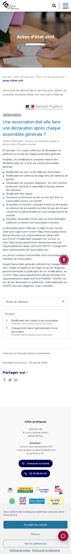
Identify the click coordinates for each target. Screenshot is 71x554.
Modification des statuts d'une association (34, 320)
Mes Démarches (24, 77)
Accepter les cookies (35, 524)
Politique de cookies (19, 550)
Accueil (7, 77)
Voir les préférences (35, 543)
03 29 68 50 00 (38, 473)
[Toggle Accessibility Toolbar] (63, 259)
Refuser (35, 534)
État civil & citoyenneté (50, 77)
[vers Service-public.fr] (44, 107)
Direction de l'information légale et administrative (27, 353)
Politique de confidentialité (46, 550)
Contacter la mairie (37, 463)
